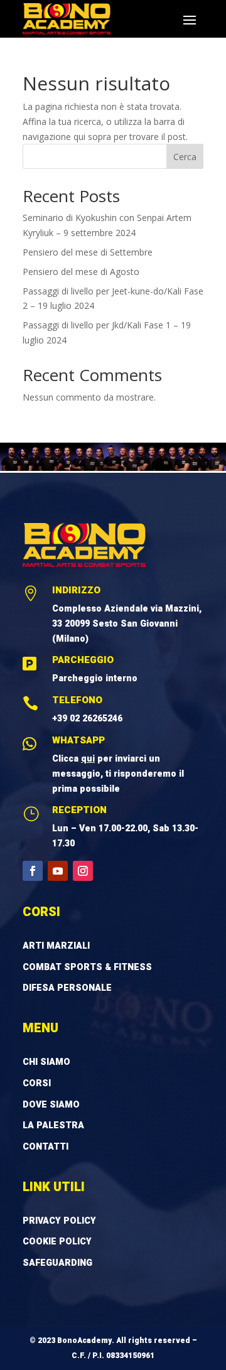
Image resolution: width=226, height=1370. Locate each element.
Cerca (184, 157)
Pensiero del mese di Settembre (88, 252)
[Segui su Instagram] (83, 871)
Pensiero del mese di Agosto (81, 272)
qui (88, 758)
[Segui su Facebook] (33, 871)
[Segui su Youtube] (58, 871)
